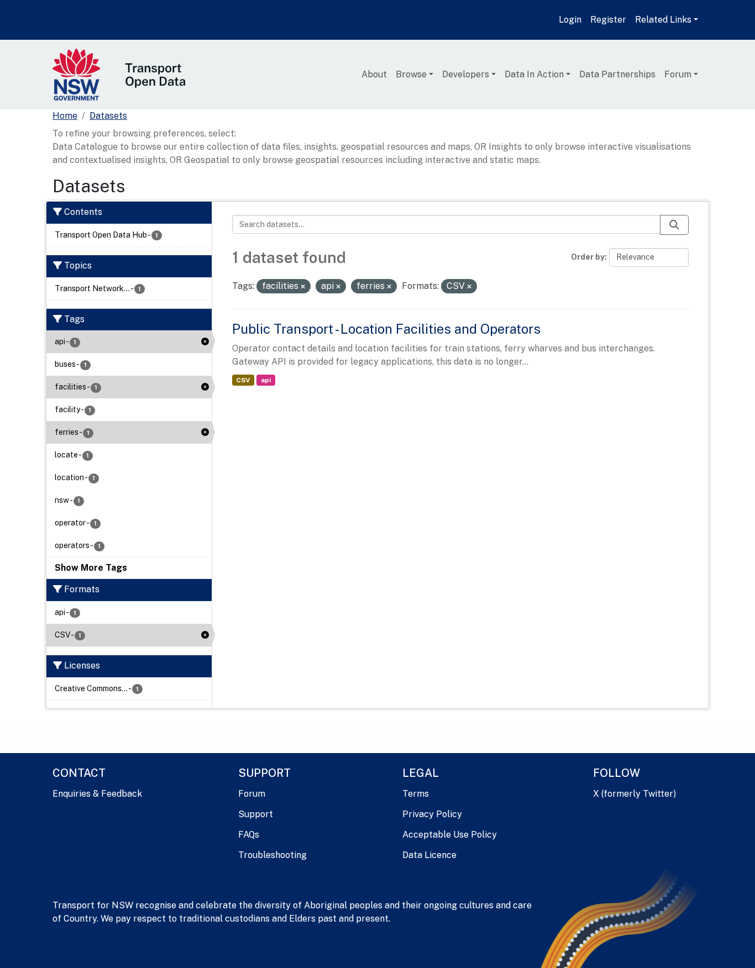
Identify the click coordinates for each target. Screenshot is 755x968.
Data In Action (534, 74)
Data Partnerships (617, 74)
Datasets (108, 116)
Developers (465, 74)
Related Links (663, 19)
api (266, 380)
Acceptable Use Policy (449, 834)
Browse (411, 74)
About (374, 74)
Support (255, 814)
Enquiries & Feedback (97, 793)
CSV (243, 380)
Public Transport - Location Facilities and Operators (386, 328)
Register (608, 19)
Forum (677, 74)
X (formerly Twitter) (634, 793)
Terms (415, 793)
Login (570, 19)
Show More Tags (91, 567)
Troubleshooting (272, 855)
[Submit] (674, 225)
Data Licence (429, 855)
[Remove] (303, 286)
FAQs (248, 834)
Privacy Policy (432, 814)
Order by (588, 256)
